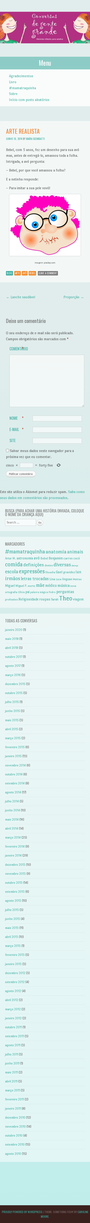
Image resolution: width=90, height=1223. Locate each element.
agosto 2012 (13, 991)
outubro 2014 (14, 774)
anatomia (56, 552)
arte (17, 273)
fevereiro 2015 (15, 747)
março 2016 (13, 675)
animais (75, 552)
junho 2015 (12, 711)
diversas (62, 564)
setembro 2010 (15, 1144)
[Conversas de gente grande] (45, 48)
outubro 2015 (14, 693)
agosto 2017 (13, 666)
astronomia (25, 558)
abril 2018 (11, 648)
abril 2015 (11, 729)
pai (27, 592)
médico (51, 585)
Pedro (52, 592)
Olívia (21, 592)
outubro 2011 (13, 1027)
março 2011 (12, 1090)
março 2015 (13, 738)
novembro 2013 (15, 873)
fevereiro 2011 (14, 1099)
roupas (44, 599)
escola (11, 571)
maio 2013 (12, 928)
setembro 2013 (15, 891)
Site (12, 440)
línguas (67, 579)
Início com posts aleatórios (29, 100)
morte (31, 586)
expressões (32, 571)
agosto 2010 (13, 1153)
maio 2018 (12, 639)
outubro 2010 (14, 1135)
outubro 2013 (14, 882)
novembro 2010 (15, 1126)
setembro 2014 (15, 783)
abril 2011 (11, 1081)
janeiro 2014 (13, 855)
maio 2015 (12, 720)
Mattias (77, 579)
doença (75, 565)
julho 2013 (12, 910)
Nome (16, 418)
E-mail (16, 429)
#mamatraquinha (22, 88)
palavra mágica (39, 592)
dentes (49, 565)
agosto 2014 (13, 792)
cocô (76, 558)
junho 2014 (12, 810)
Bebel (32, 273)
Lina (52, 579)
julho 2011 (11, 1054)
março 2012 (13, 1009)
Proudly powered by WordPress (22, 1212)
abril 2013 (11, 937)
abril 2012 (11, 1000)
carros (68, 558)
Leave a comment (48, 273)
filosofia (50, 572)
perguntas (65, 591)
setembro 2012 (15, 982)
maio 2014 (12, 819)
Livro (12, 82)
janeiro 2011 (13, 1108)
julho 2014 (12, 801)
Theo (65, 598)
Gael (59, 572)
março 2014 (13, 837)
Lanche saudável (20, 297)
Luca (58, 579)
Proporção (73, 297)
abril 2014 (11, 828)
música (63, 585)
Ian (78, 572)
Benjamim (56, 558)
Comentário (18, 349)
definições (33, 564)
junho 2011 (12, 1063)
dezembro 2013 (15, 864)
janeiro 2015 (13, 756)
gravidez (69, 572)
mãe (40, 585)
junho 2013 (12, 919)
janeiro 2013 (13, 964)
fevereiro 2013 (15, 955)
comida (14, 564)
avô (25, 273)
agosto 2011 (13, 1045)
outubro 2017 (13, 657)
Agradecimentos (21, 76)
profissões (11, 599)
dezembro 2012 (15, 973)
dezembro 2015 (15, 684)
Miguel (10, 586)
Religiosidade (28, 599)
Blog (9, 273)
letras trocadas (35, 578)
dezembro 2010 (15, 1117)
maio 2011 (11, 1072)
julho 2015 (12, 702)
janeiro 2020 (13, 630)
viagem (78, 599)
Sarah (54, 599)
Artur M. (10, 558)
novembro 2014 (15, 765)
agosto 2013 (13, 900)
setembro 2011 (14, 1036)
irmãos (12, 578)
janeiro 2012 (13, 1018)
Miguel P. (21, 586)
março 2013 (13, 946)
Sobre (13, 94)
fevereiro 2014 (15, 846)
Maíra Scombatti (35, 139)
